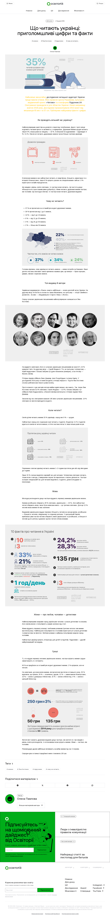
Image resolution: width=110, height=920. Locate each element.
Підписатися (41, 850)
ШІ (52, 10)
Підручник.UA (75, 102)
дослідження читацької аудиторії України (66, 97)
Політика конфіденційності (52, 913)
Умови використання (37, 913)
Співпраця (85, 891)
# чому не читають (72, 41)
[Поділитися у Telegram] (17, 785)
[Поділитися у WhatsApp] (92, 785)
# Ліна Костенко (46, 41)
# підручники (59, 41)
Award (83, 888)
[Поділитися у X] (42, 785)
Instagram (97, 885)
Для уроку (41, 10)
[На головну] (55, 4)
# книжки (35, 41)
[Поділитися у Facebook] (67, 785)
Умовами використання (16, 856)
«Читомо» (50, 102)
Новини (29, 10)
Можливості (79, 10)
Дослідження (63, 10)
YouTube (97, 891)
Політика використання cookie (70, 913)
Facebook (97, 888)
